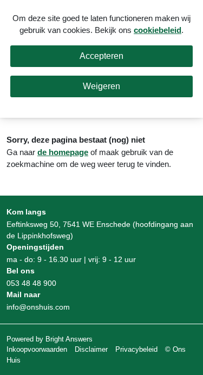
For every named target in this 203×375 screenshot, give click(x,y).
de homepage (62, 152)
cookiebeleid (157, 30)
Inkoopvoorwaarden (36, 349)
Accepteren (101, 56)
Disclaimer (91, 349)
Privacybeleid (136, 349)
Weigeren (101, 86)
